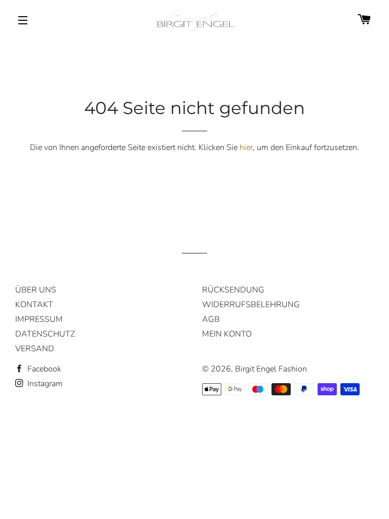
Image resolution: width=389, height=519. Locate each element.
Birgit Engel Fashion (271, 369)
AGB (211, 319)
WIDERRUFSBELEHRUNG (251, 304)
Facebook (43, 369)
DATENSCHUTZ (45, 334)
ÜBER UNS (35, 289)
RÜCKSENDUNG (233, 289)
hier (246, 147)
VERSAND (34, 348)
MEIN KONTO (227, 334)
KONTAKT (34, 304)
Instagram (44, 383)
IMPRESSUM (39, 319)
